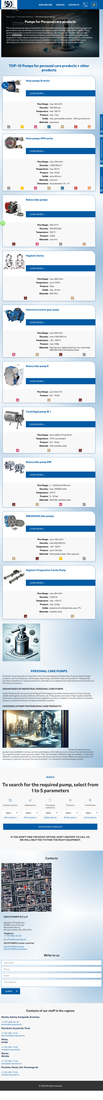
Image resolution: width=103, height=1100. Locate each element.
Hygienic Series (35, 255)
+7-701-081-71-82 (9, 1033)
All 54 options (30, 817)
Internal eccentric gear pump (42, 309)
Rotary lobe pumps (36, 199)
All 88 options (50, 817)
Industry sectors (10, 805)
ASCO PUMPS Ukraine (14, 946)
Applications (30, 805)
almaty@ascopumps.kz (11, 1024)
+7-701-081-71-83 (9, 1047)
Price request (101, 122)
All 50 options (70, 817)
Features (70, 805)
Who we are (45, 5)
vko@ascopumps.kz (10, 1074)
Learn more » (37, 93)
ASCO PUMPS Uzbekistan (15, 949)
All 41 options (10, 817)
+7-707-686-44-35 (10, 1022)
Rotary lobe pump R (37, 366)
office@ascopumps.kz (16, 939)
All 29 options (90, 817)
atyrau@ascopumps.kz (11, 1063)
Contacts (73, 5)
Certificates (90, 805)
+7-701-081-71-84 (9, 1061)
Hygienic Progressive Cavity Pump (46, 569)
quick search (101, 181)
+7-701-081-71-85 (9, 1072)
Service (60, 5)
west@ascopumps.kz (10, 1049)
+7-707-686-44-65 (87, 4)
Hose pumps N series (38, 80)
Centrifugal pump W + (38, 411)
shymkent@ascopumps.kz (13, 1035)
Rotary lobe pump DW (38, 461)
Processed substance (50, 806)
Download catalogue (101, 149)
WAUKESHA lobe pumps (40, 515)
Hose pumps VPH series (39, 138)
